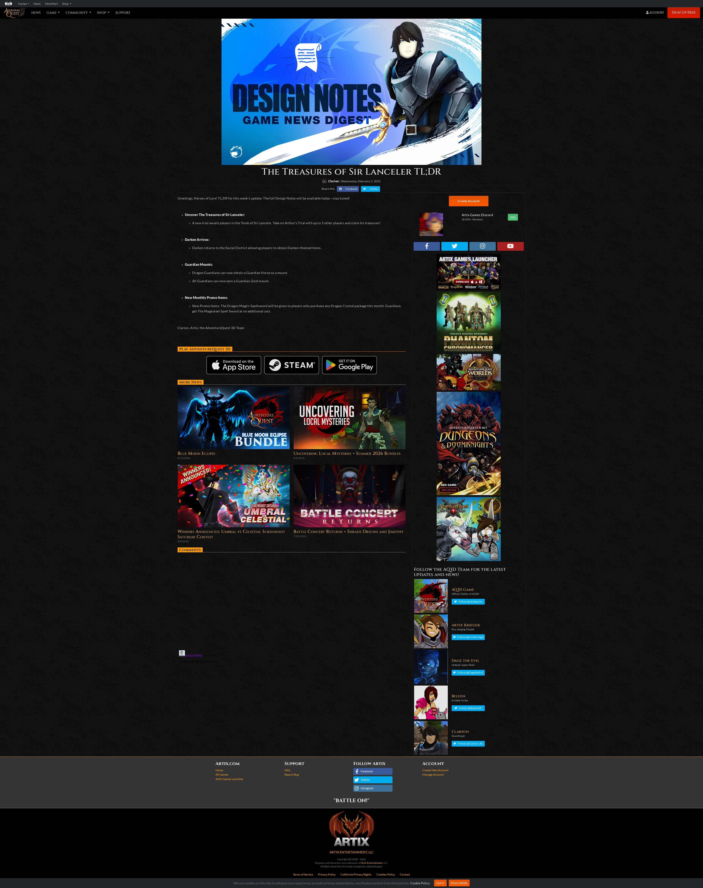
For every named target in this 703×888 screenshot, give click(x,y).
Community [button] (77, 13)
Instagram (367, 788)
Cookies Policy (385, 874)
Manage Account (433, 774)
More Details (459, 883)
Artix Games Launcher (229, 779)
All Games (221, 774)
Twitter (374, 188)
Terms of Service (303, 874)
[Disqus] (292, 599)
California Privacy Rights (356, 874)
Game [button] (52, 13)
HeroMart (51, 3)
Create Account (469, 201)
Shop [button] (65, 3)
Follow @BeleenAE (470, 708)
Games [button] (22, 3)
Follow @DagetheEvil (470, 672)
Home (219, 770)
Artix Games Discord (477, 215)
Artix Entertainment (371, 862)
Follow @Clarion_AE (470, 743)
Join (513, 217)
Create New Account (435, 770)
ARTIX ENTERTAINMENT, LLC (352, 852)
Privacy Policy (327, 874)
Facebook (351, 188)
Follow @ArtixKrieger (470, 637)
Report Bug (291, 774)
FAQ (287, 770)
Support (122, 13)
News (36, 13)
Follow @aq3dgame (470, 601)
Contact (405, 874)
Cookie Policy (420, 883)
